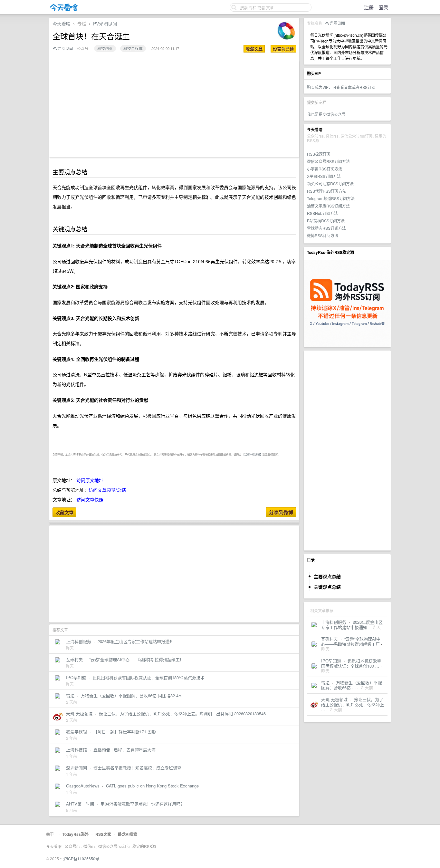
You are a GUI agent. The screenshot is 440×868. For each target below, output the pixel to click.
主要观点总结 (327, 576)
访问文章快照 (89, 499)
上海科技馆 (76, 750)
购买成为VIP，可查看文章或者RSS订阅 (341, 87)
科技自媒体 (133, 48)
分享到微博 (281, 512)
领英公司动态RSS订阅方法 (330, 183)
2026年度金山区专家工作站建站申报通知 (352, 624)
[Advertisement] (347, 450)
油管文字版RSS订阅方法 (328, 205)
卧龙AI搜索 (127, 834)
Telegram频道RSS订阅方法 (331, 198)
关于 (50, 834)
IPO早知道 (331, 661)
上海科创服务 (333, 622)
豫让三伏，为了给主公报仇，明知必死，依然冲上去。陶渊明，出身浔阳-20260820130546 (182, 713)
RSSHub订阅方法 (322, 213)
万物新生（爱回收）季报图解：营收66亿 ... (351, 685)
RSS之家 (103, 834)
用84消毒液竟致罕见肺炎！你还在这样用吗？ (142, 804)
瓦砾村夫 (329, 639)
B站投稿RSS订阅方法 (326, 220)
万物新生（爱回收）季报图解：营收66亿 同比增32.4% (131, 695)
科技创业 (105, 48)
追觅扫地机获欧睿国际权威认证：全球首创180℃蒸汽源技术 (148, 677)
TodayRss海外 (75, 834)
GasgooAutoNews (83, 786)
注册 (369, 7)
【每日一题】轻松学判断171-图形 (124, 731)
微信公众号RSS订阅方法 (328, 161)
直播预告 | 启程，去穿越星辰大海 (124, 750)
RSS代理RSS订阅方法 (326, 191)
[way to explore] (63, 9)
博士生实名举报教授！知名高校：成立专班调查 (137, 768)
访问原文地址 (89, 480)
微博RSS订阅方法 (322, 235)
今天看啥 (62, 23)
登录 (383, 7)
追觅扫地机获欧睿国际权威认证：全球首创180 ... (351, 663)
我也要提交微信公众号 (326, 114)
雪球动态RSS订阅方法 (326, 228)
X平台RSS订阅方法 (324, 176)
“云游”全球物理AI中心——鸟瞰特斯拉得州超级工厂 (350, 641)
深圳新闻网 (76, 768)
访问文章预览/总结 (107, 490)
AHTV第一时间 (80, 804)
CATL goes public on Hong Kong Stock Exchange (152, 786)
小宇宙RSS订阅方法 (324, 168)
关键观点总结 (327, 586)
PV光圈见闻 (334, 23)
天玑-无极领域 (334, 699)
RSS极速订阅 (318, 154)
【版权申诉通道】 (252, 454)
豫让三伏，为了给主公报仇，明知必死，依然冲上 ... (352, 704)
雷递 (325, 683)
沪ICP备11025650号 (81, 858)
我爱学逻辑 (76, 731)
